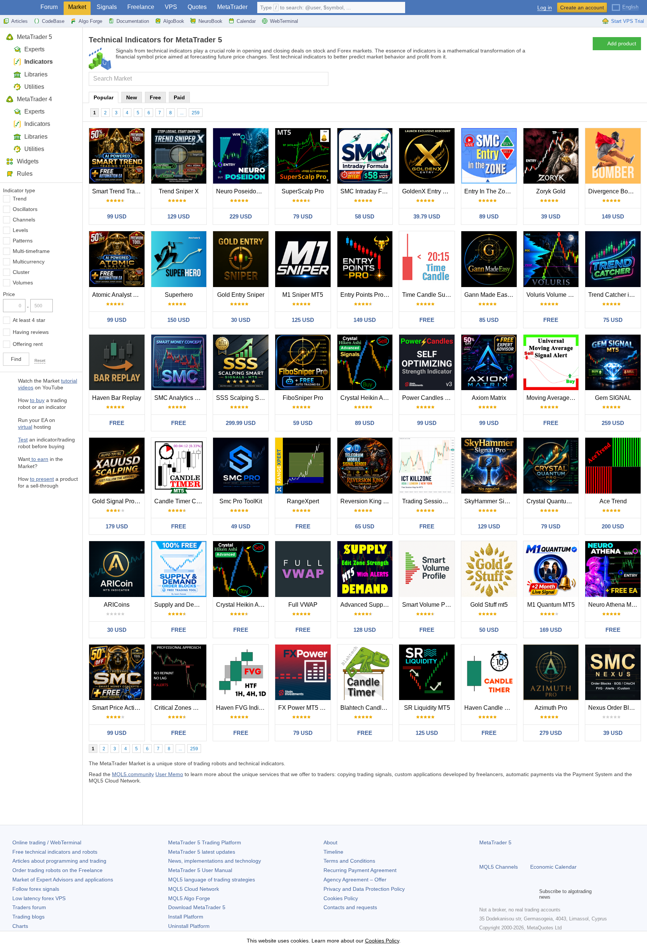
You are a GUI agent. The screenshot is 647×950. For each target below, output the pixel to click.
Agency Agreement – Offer (355, 880)
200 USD (613, 526)
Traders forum (29, 907)
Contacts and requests (350, 907)
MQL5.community (133, 774)
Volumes (23, 283)
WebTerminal (284, 21)
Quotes (197, 7)
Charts (20, 926)
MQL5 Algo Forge (189, 898)
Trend (20, 199)
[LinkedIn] (531, 894)
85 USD (489, 320)
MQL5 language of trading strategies (211, 880)
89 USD (489, 216)
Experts (34, 49)
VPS (171, 7)
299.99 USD (241, 423)
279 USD (551, 733)
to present (42, 479)
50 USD (489, 630)
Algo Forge (90, 21)
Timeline (333, 852)
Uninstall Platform (189, 926)
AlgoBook (173, 21)
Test (23, 440)
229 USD (241, 216)
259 (196, 112)
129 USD (178, 216)
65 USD (364, 526)
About (330, 842)
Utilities (34, 87)
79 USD (303, 216)
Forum (49, 7)
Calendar (246, 21)
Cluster (21, 272)
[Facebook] (483, 894)
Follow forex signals (35, 889)
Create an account (582, 7)
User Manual (200, 870)
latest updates (201, 852)
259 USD (613, 423)
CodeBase (53, 21)
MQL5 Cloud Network (193, 889)
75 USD (613, 320)
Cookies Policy (341, 898)
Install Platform (185, 917)
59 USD (303, 423)
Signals (107, 7)
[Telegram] (495, 894)
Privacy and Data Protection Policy (364, 889)
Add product (621, 43)
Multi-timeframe (31, 251)
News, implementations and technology (214, 861)
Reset (39, 360)
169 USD (551, 630)
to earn (39, 459)
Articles (19, 21)
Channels (24, 220)
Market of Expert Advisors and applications (62, 880)
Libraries (36, 74)
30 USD (240, 320)
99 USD (117, 216)
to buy (37, 400)
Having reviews (31, 332)
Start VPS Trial (627, 21)
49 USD (240, 526)
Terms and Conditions (349, 861)
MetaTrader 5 (34, 37)
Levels (20, 230)
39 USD (551, 216)
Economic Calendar (553, 867)
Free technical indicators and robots (54, 852)
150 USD (178, 320)
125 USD (303, 320)
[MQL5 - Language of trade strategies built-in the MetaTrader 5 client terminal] (17, 7)
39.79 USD (426, 216)
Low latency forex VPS (39, 898)
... (181, 112)
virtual (25, 427)
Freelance (140, 7)
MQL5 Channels (498, 867)
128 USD (364, 630)
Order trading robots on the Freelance (57, 870)
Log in (544, 7)
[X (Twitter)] (507, 894)
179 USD (117, 526)
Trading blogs (28, 917)
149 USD (613, 216)
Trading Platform (204, 842)
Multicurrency (29, 262)
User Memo (169, 774)
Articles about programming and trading (59, 861)
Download (196, 907)
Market (77, 7)
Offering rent (28, 344)
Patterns (23, 241)
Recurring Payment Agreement (360, 870)
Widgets (28, 161)
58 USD (364, 216)
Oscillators (25, 209)
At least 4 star (29, 320)
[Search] (321, 79)
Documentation (132, 21)
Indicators (38, 61)
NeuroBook (210, 21)
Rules (25, 174)
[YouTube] (519, 894)
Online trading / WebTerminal (46, 842)
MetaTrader (232, 7)
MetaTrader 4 (34, 99)
